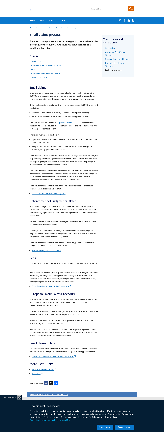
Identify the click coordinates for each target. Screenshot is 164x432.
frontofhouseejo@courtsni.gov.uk (46, 250)
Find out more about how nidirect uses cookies (50, 420)
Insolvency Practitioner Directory (115, 53)
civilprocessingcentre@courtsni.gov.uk (48, 193)
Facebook (124, 20)
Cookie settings (10, 397)
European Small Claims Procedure (45, 73)
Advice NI (37, 373)
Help (63, 20)
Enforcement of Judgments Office (46, 65)
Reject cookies (104, 427)
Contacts (52, 20)
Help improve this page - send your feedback (49, 394)
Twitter (119, 20)
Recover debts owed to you (117, 59)
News (42, 20)
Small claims (36, 61)
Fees (33, 69)
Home (32, 20)
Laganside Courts (64, 122)
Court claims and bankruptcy (66, 28)
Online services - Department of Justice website (54, 356)
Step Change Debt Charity (44, 369)
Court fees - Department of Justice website (51, 286)
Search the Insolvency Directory (114, 64)
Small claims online (39, 77)
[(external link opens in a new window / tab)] (46, 383)
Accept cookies (124, 427)
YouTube (128, 20)
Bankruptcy (110, 48)
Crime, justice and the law (45, 28)
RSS (133, 20)
